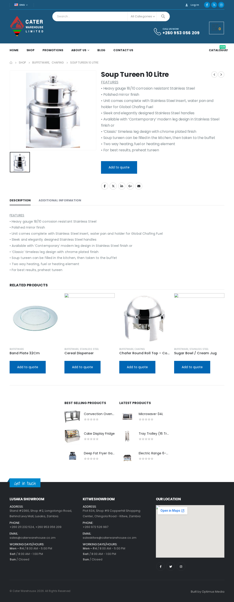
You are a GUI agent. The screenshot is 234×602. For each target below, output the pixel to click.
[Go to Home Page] (11, 62)
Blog (101, 50)
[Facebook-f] (160, 566)
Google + (130, 186)
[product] (35, 318)
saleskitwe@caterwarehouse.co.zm (109, 537)
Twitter (113, 186)
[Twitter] (170, 566)
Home (14, 50)
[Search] (163, 16)
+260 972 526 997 (95, 527)
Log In (195, 5)
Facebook (104, 186)
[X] (214, 5)
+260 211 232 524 (22, 527)
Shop (31, 50)
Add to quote (119, 167)
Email (138, 186)
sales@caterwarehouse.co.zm (33, 537)
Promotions (53, 50)
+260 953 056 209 (48, 527)
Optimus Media (213, 591)
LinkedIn (121, 186)
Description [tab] (20, 200)
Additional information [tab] (60, 200)
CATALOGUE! (218, 50)
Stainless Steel (89, 349)
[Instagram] (221, 5)
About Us (78, 50)
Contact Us (123, 50)
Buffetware (17, 349)
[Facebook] (207, 5)
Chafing (140, 349)
